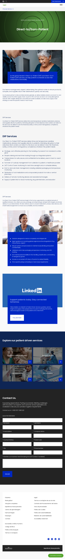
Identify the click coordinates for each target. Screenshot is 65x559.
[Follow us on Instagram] (52, 539)
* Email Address (7, 431)
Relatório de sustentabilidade (43, 516)
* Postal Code (37, 440)
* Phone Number (38, 448)
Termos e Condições (11, 533)
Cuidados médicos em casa (17, 355)
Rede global (8, 500)
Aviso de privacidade (40, 507)
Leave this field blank (9, 416)
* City (4, 448)
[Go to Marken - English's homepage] (5, 5)
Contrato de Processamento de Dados (45, 503)
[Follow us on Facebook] (48, 539)
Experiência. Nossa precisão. (13, 507)
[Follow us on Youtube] (59, 539)
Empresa (7, 497)
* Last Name (37, 423)
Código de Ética (10, 527)
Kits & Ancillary (48, 373)
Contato (7, 519)
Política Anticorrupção (11, 530)
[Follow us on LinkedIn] (55, 539)
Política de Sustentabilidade (42, 513)
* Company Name (38, 431)
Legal (35, 497)
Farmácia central (17, 373)
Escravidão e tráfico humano (13, 524)
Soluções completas (11, 503)
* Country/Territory (8, 440)
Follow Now (17, 318)
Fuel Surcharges (9, 513)
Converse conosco (56, 555)
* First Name (6, 423)
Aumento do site (48, 355)
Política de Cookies (39, 510)
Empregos (8, 516)
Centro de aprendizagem (12, 510)
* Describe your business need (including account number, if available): (24, 457)
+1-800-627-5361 (16, 410)
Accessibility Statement (41, 519)
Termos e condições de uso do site (44, 500)
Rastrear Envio (56, 1)
